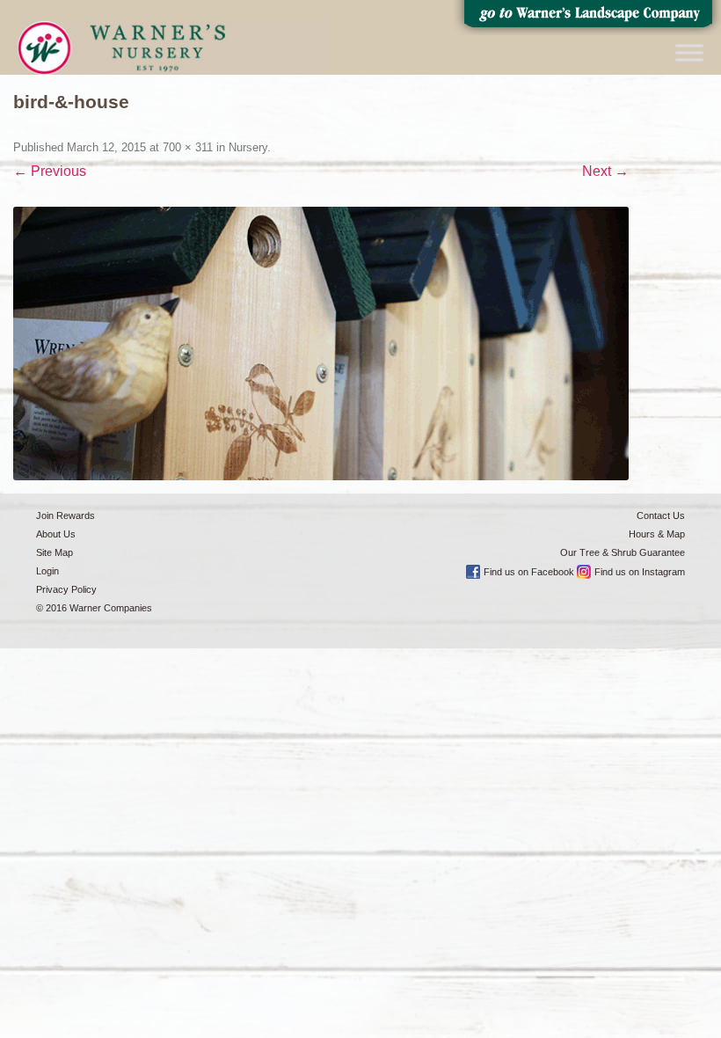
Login (47, 571)
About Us (56, 534)
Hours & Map (657, 534)
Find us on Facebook (529, 572)
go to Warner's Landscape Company (587, 17)
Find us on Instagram (639, 572)
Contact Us (661, 515)
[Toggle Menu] (689, 52)
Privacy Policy (66, 589)
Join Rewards (65, 515)
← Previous (49, 171)
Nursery (248, 147)
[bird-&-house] (321, 343)
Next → (605, 171)
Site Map (54, 552)
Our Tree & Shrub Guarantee (622, 552)
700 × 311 (188, 147)
